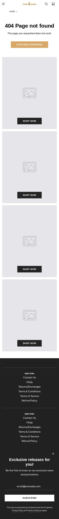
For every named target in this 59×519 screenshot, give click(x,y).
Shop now (29, 121)
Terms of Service (35, 510)
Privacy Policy (17, 510)
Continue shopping (29, 44)
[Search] (46, 3)
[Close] (53, 453)
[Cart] (53, 3)
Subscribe (29, 498)
